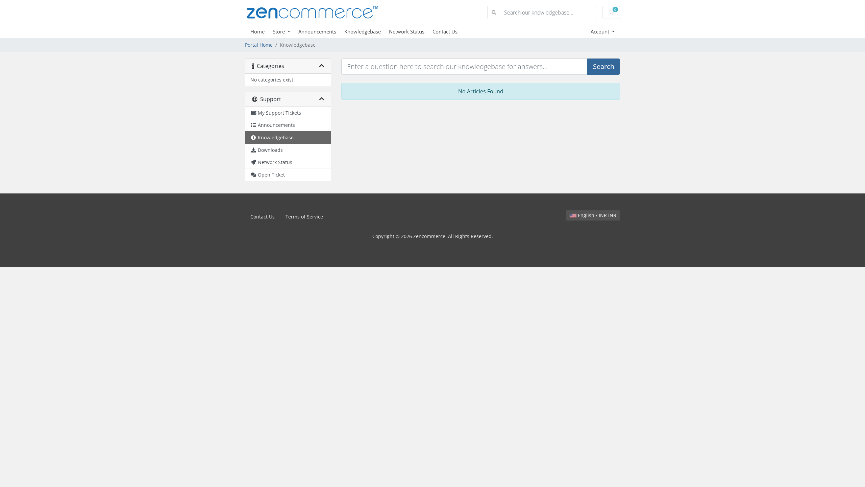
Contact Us (445, 31)
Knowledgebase (362, 31)
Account (601, 31)
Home (257, 31)
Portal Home (259, 45)
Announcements (317, 31)
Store (279, 31)
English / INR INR (596, 215)
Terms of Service (304, 216)
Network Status (406, 31)
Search (603, 66)
